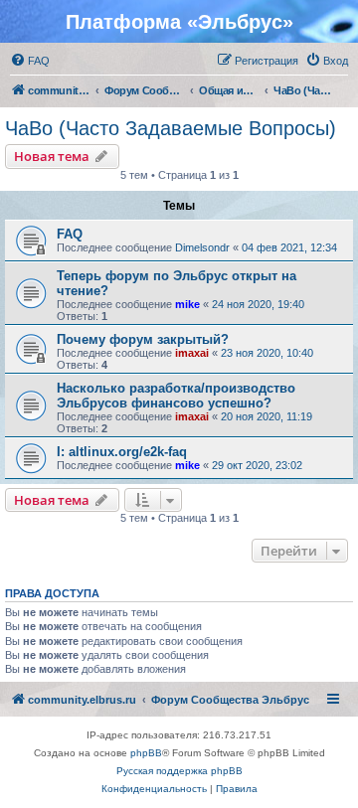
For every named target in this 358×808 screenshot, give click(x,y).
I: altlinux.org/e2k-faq (122, 451)
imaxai (192, 353)
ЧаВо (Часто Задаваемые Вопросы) (170, 128)
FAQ (70, 234)
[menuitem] (30, 61)
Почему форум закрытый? (143, 339)
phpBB (146, 752)
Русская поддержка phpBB (179, 770)
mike (187, 304)
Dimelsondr (202, 247)
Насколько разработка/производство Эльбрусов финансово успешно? (176, 395)
